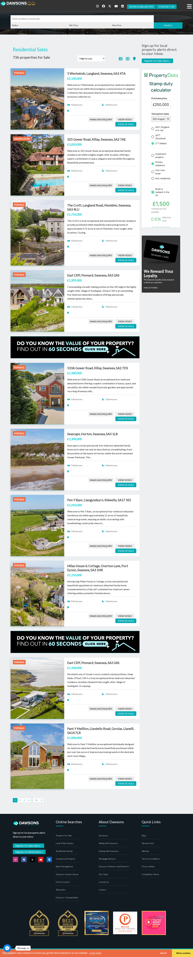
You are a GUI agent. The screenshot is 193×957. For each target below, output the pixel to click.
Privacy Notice (148, 866)
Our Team (103, 874)
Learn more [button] (95, 953)
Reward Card (148, 843)
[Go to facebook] (7, 948)
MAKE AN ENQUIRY (101, 119)
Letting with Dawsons (109, 851)
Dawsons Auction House (67, 874)
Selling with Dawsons (108, 843)
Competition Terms (150, 874)
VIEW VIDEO (125, 119)
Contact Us (104, 882)
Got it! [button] (163, 953)
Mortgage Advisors (107, 858)
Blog (144, 835)
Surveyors (103, 835)
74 (36, 800)
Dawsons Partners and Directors (114, 866)
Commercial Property (65, 858)
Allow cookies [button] (183, 953)
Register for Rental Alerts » (29, 851)
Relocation (60, 889)
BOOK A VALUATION (141, 6)
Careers (102, 889)
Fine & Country (63, 882)
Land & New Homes (65, 843)
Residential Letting (64, 851)
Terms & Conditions (151, 858)
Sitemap (145, 851)
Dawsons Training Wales (67, 897)
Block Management (64, 866)
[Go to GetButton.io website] (7, 954)
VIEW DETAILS (126, 124)
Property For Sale (64, 835)
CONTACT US (166, 6)
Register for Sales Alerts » (157, 60)
